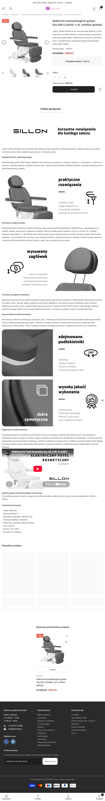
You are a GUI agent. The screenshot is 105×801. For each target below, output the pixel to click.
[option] (25, 42)
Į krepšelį (73, 89)
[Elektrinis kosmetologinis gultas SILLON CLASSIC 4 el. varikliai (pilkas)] (52, 650)
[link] (100, 89)
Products (15, 14)
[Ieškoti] (10, 8)
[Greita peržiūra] (66, 642)
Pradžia (5, 14)
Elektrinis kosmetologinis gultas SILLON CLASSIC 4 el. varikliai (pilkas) (51, 682)
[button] (4, 42)
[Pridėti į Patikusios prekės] (66, 636)
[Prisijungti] (94, 8)
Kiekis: (55, 72)
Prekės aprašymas (51, 109)
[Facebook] (6, 741)
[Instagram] (13, 741)
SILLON (39, 676)
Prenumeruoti (50, 761)
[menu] (3, 8)
